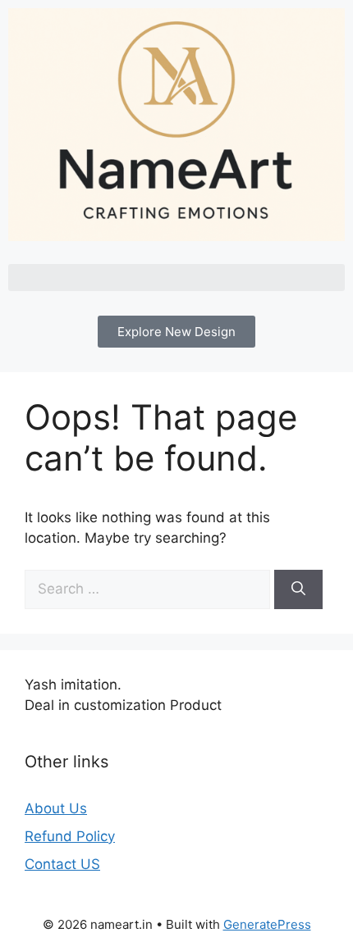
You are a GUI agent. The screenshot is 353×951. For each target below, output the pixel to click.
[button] (176, 277)
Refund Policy (70, 836)
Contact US (62, 864)
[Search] (298, 589)
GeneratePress (267, 924)
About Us (56, 808)
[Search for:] (149, 588)
